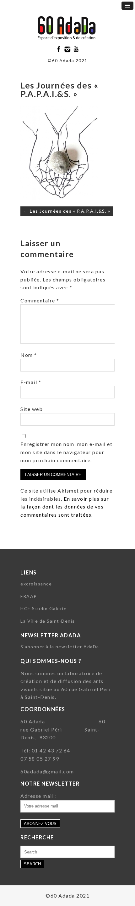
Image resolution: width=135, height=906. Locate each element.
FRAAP (28, 596)
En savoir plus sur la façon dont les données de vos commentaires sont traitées (64, 507)
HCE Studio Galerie (43, 608)
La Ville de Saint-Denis (47, 621)
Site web (31, 409)
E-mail (30, 382)
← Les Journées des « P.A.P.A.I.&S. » (67, 211)
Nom (28, 355)
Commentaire (39, 300)
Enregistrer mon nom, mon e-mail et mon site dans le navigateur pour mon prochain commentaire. (66, 452)
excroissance (36, 583)
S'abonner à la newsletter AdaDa (59, 646)
